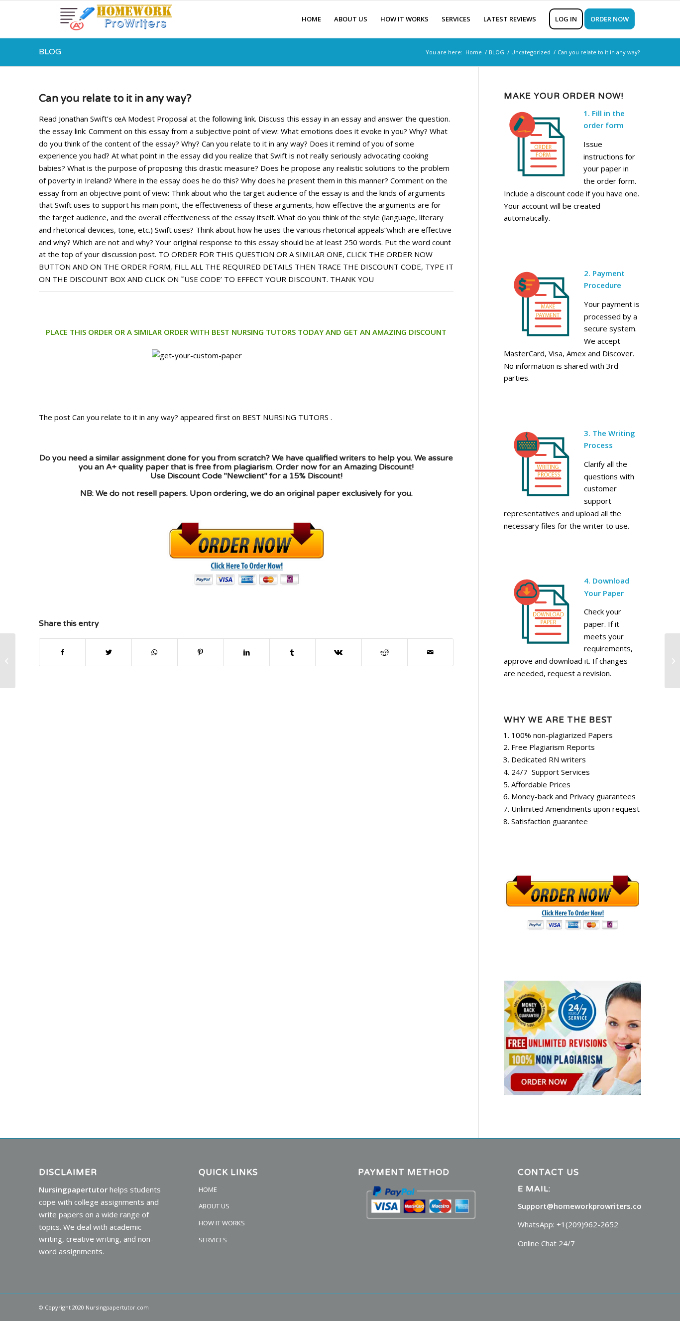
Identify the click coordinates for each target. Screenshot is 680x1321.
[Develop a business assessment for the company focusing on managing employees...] (7, 660)
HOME (208, 1189)
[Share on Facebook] (62, 652)
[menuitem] (311, 19)
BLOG (50, 52)
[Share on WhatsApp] (154, 652)
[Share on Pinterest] (200, 652)
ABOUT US (214, 1205)
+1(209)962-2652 (587, 1224)
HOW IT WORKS (222, 1222)
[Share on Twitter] (108, 652)
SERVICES (213, 1239)
